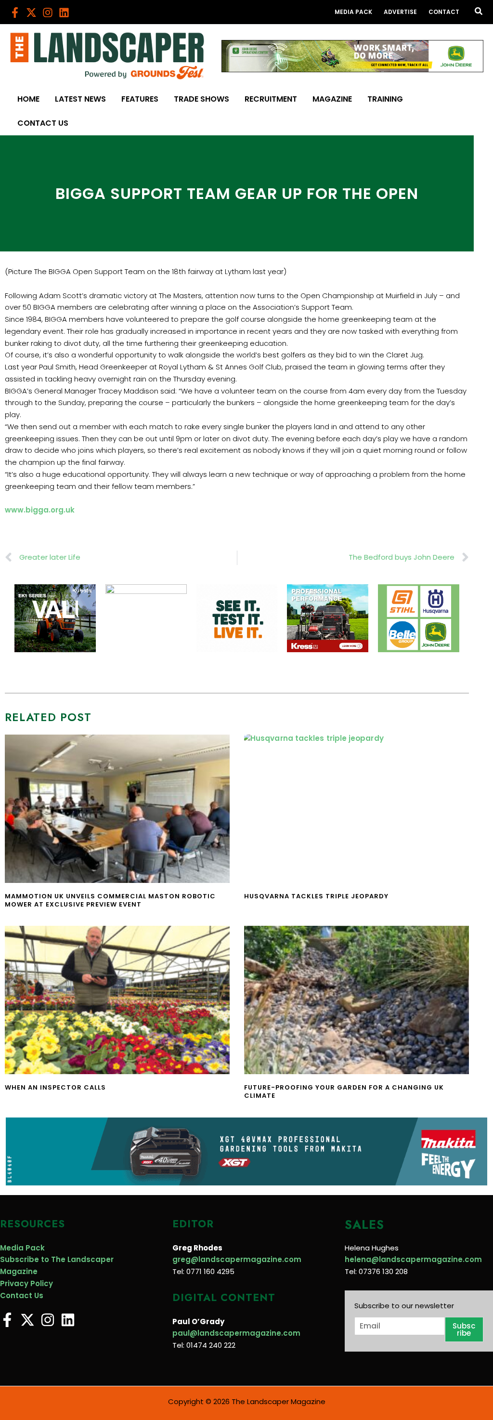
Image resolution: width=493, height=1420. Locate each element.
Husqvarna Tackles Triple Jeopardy (316, 896)
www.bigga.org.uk (40, 510)
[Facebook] (15, 12)
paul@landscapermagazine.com (236, 1333)
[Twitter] (31, 12)
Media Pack (22, 1248)
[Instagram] (47, 12)
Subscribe (464, 1329)
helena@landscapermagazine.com (413, 1259)
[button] (479, 12)
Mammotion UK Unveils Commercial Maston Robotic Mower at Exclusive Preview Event (110, 900)
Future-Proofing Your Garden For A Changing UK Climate (344, 1091)
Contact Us (21, 1295)
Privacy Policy (26, 1283)
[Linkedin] (64, 12)
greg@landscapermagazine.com (236, 1259)
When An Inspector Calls (55, 1087)
